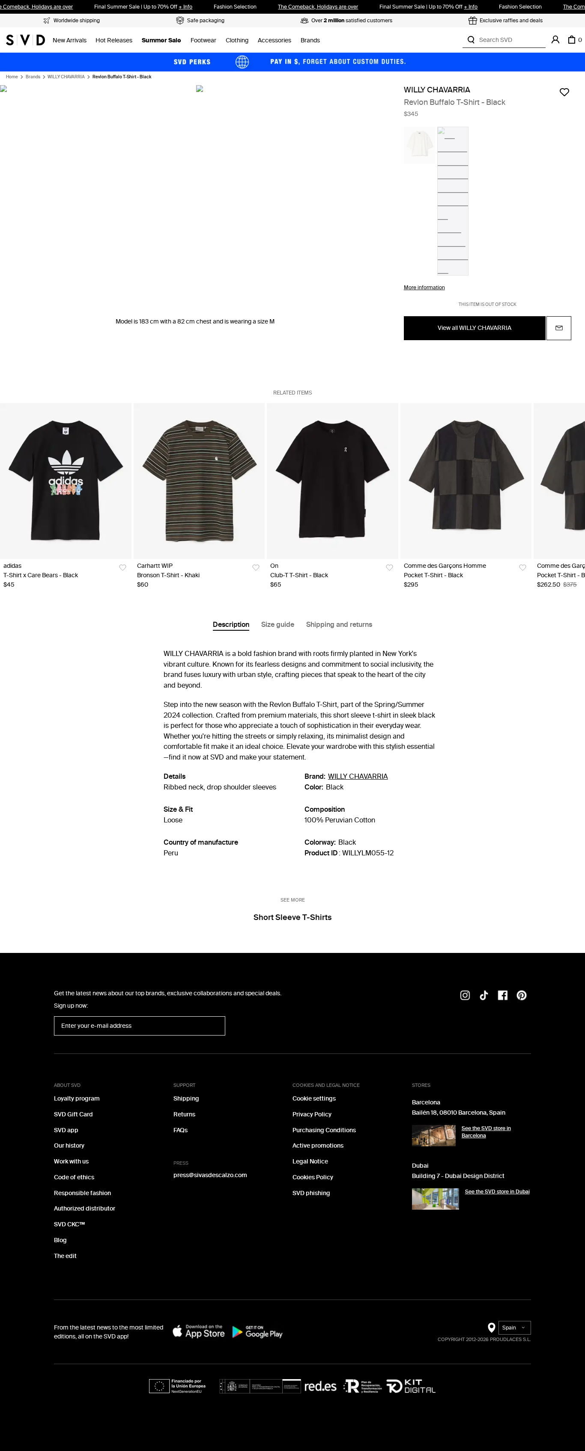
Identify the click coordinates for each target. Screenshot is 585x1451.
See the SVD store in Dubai (497, 1192)
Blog (60, 1240)
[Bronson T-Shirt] (199, 481)
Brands (310, 40)
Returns (184, 1114)
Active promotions (317, 1145)
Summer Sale (161, 40)
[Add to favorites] (564, 92)
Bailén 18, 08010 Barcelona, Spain (458, 1112)
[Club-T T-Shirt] (332, 481)
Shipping (186, 1098)
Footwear (203, 40)
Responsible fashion (82, 1193)
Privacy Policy (311, 1114)
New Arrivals (70, 40)
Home (12, 77)
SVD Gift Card (73, 1114)
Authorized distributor (84, 1208)
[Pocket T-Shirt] (466, 481)
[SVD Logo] (25, 40)
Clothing (237, 40)
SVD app (66, 1130)
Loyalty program (77, 1098)
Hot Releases (114, 40)
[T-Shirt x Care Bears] (65, 481)
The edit (65, 1256)
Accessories (274, 40)
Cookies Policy (312, 1177)
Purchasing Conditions (324, 1130)
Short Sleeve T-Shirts (292, 917)
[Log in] (555, 39)
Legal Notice (310, 1161)
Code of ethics (74, 1177)
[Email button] (558, 328)
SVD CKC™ (69, 1224)
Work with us (71, 1161)
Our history (69, 1145)
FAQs (180, 1130)
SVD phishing (311, 1193)
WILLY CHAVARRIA (66, 77)
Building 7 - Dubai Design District (458, 1176)
